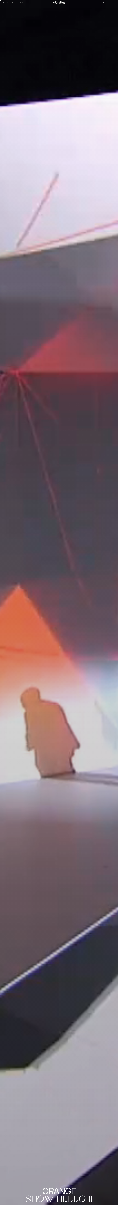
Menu (111, 3)
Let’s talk (6, 3)
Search (105, 3)
